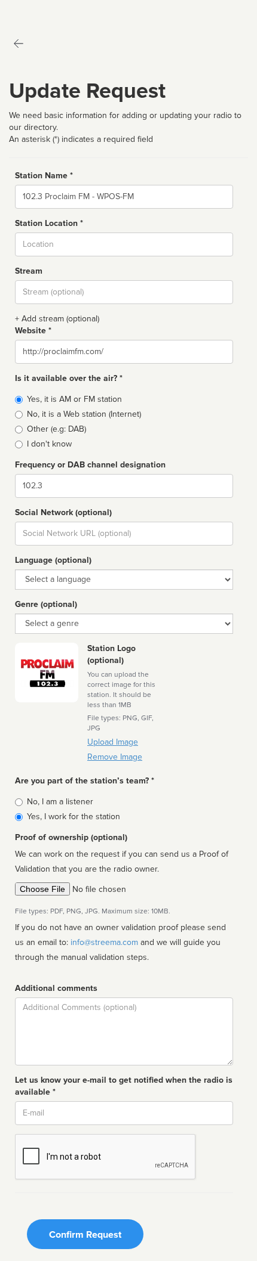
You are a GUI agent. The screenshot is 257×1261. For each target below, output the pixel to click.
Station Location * (49, 223)
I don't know (49, 444)
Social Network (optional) (63, 512)
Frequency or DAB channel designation (90, 465)
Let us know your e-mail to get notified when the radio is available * (123, 1086)
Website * (33, 331)
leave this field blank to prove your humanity (45, 12)
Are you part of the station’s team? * (84, 781)
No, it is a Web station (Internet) (84, 414)
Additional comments (56, 988)
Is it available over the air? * (69, 378)
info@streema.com (104, 942)
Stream (28, 271)
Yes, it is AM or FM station (74, 399)
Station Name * (44, 176)
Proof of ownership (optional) (71, 837)
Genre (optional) (46, 604)
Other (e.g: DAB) (56, 429)
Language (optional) (53, 560)
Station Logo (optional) (111, 654)
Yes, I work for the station (73, 816)
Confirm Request (85, 1235)
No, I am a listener (60, 802)
